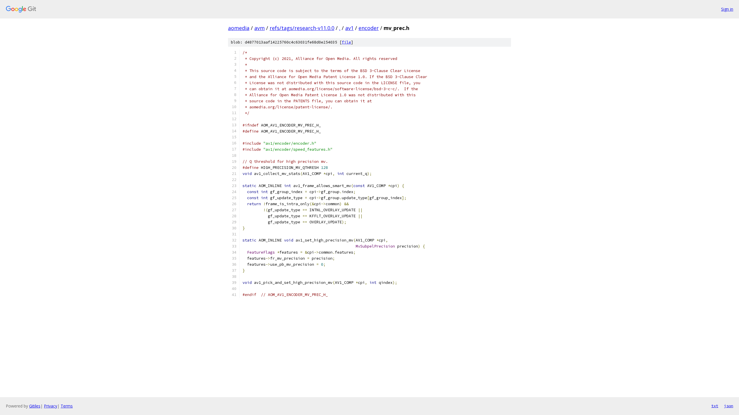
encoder (369, 27)
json (728, 405)
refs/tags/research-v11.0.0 (302, 27)
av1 (349, 27)
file (346, 42)
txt (714, 405)
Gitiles (34, 406)
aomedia (238, 27)
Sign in (727, 9)
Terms (67, 406)
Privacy (50, 406)
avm (259, 27)
